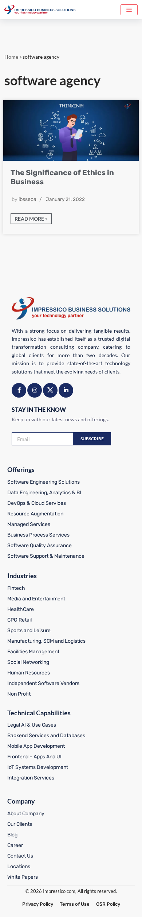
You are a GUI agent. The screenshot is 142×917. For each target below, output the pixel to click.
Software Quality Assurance (39, 545)
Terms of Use (75, 904)
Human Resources (28, 673)
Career (15, 845)
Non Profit (19, 694)
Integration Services (30, 778)
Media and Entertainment (36, 599)
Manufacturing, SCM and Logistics (46, 641)
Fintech (16, 588)
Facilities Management (33, 652)
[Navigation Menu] (129, 9)
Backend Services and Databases (46, 735)
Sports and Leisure (29, 630)
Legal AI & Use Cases (31, 725)
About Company (25, 813)
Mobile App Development (36, 746)
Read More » (29, 219)
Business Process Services (38, 535)
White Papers (22, 877)
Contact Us (20, 856)
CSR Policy (108, 904)
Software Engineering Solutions (43, 482)
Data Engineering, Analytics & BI (44, 493)
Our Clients (19, 824)
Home (11, 57)
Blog (12, 835)
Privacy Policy (37, 904)
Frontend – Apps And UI (34, 757)
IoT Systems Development (37, 767)
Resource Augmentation (35, 514)
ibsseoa (27, 199)
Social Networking (28, 662)
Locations (18, 866)
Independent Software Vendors (43, 683)
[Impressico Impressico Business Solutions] (40, 9)
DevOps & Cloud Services (36, 503)
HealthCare (20, 609)
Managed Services (28, 524)
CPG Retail (19, 620)
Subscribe (92, 438)
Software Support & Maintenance (45, 556)
